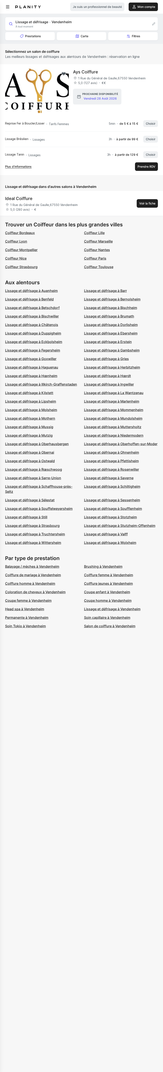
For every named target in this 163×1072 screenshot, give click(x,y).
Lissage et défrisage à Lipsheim (30, 401)
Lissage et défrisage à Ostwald (30, 461)
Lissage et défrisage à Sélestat (30, 500)
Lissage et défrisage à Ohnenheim (111, 452)
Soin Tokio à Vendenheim (25, 626)
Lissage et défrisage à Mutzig (29, 435)
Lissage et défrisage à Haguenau (31, 367)
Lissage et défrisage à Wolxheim (110, 542)
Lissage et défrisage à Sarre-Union (33, 478)
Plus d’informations (18, 166)
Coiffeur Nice (16, 258)
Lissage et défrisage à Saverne (108, 478)
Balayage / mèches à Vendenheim (32, 566)
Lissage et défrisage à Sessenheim (112, 500)
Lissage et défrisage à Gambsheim (112, 350)
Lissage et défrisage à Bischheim (110, 308)
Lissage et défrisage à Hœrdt (107, 376)
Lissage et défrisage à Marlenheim (111, 401)
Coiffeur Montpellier (21, 250)
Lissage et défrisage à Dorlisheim (111, 325)
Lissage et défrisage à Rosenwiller (111, 469)
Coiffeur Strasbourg (21, 267)
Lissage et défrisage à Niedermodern (113, 435)
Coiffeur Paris (95, 258)
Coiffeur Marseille (98, 241)
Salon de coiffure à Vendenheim (109, 626)
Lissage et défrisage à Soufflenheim (113, 508)
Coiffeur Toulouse (98, 267)
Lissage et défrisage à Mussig (29, 427)
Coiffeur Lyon (16, 241)
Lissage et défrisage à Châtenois (31, 325)
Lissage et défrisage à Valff (106, 534)
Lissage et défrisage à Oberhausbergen (37, 444)
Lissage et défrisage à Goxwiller (30, 359)
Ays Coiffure (85, 71)
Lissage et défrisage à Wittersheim (33, 542)
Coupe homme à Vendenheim (108, 600)
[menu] (7, 6)
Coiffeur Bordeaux (20, 233)
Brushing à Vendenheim (103, 566)
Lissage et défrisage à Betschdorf (32, 308)
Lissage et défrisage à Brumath (109, 316)
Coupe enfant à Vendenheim (107, 592)
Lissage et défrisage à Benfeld (29, 299)
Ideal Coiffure (18, 198)
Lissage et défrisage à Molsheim (31, 410)
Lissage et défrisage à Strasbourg (32, 525)
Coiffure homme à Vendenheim (30, 583)
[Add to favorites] (63, 73)
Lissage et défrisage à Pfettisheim (111, 461)
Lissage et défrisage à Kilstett (29, 393)
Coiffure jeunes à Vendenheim (108, 583)
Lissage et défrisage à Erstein (108, 342)
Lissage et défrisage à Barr (105, 291)
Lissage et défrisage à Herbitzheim (112, 367)
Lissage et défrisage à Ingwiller (109, 384)
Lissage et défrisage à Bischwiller (32, 316)
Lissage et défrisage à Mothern (30, 418)
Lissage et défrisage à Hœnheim (31, 376)
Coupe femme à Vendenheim (28, 600)
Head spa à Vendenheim (24, 609)
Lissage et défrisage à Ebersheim (111, 333)
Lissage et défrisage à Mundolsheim (113, 418)
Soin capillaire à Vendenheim (107, 617)
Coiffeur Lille (94, 233)
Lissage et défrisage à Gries (106, 359)
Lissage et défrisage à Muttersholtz (112, 427)
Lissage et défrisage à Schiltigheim (112, 486)
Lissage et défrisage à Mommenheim (113, 410)
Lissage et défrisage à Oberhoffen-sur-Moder (120, 444)
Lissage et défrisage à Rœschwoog (33, 469)
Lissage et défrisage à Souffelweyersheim (39, 508)
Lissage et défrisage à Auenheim (31, 291)
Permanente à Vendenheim (26, 617)
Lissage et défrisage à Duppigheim (33, 333)
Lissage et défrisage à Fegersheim (32, 350)
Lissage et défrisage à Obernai (29, 452)
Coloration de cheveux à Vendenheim (35, 592)
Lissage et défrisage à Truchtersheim (35, 534)
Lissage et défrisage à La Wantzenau (113, 393)
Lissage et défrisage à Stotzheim (110, 517)
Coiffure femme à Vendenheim (108, 575)
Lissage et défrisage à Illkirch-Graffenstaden (41, 384)
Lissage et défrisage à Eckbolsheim (33, 342)
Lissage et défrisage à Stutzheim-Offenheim (119, 525)
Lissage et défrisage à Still (26, 517)
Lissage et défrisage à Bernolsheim (112, 299)
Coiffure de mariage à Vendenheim (33, 575)
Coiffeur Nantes (97, 250)
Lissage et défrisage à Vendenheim (112, 609)
